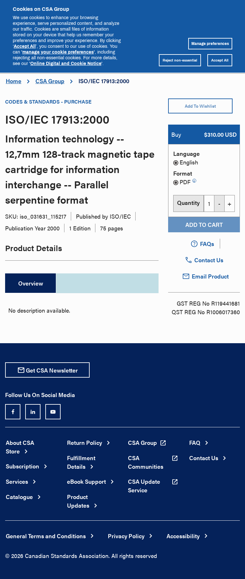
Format (182, 173)
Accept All (25, 46)
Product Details (33, 247)
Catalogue (19, 497)
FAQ (194, 442)
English (189, 162)
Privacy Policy (126, 536)
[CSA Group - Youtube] (53, 411)
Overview (30, 283)
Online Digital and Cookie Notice (65, 63)
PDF (185, 182)
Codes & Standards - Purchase (48, 101)
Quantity (188, 202)
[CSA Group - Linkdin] (33, 411)
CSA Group (49, 81)
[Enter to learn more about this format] (194, 181)
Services (17, 481)
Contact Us (203, 458)
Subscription (22, 466)
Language (186, 153)
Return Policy (84, 442)
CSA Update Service (144, 485)
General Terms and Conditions (46, 536)
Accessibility (183, 536)
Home (13, 81)
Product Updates (78, 501)
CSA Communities (145, 462)
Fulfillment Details (81, 462)
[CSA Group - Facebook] (12, 411)
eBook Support (86, 481)
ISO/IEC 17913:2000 (103, 81)
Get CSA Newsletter (52, 370)
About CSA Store (20, 446)
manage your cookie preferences (58, 52)
